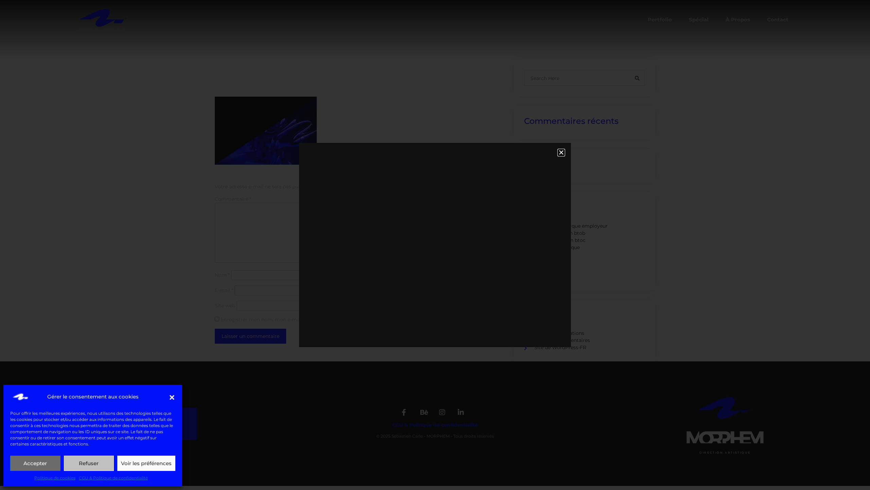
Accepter (35, 463)
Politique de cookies (54, 477)
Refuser (89, 463)
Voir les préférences (146, 463)
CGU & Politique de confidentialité (113, 477)
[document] (435, 245)
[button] (172, 396)
